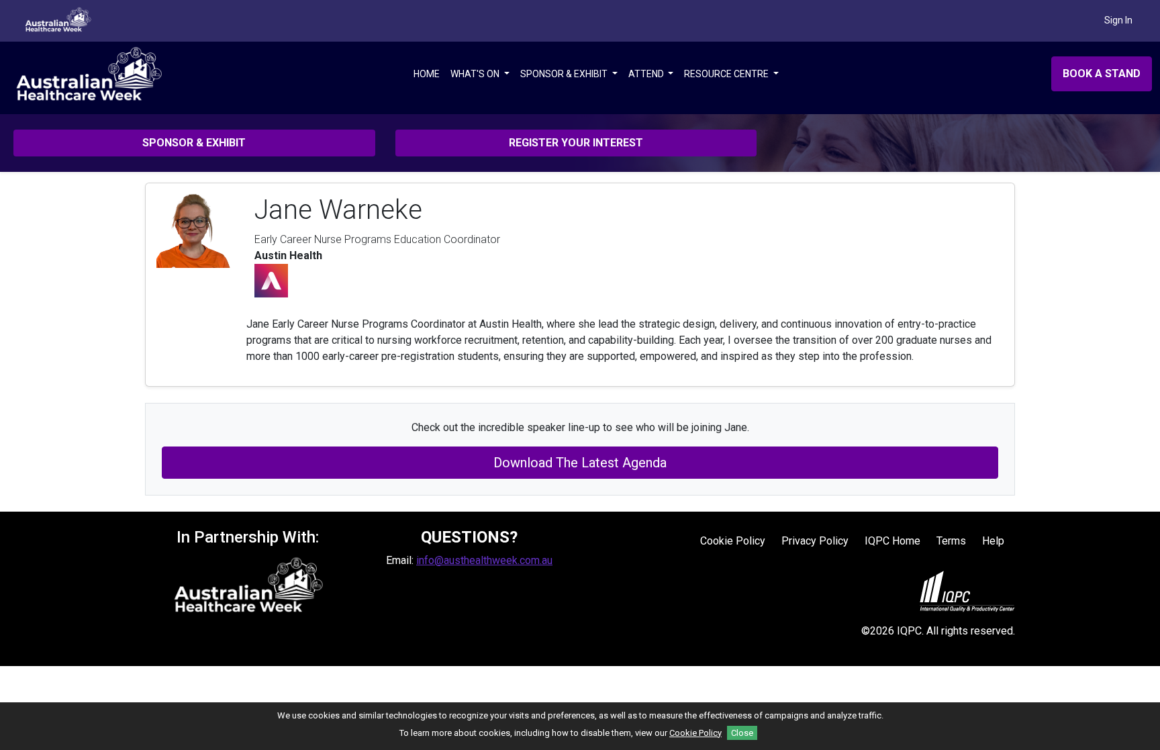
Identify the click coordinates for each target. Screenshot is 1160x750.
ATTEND (647, 73)
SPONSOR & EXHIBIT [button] (194, 142)
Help (993, 540)
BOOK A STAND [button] (1102, 73)
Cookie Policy (732, 540)
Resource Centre (727, 73)
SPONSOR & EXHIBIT (565, 73)
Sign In (1118, 20)
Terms (951, 540)
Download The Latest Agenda (580, 463)
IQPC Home (892, 540)
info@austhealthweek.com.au (484, 560)
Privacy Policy (815, 540)
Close (742, 733)
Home (427, 73)
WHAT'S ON (475, 73)
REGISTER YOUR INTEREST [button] (576, 142)
